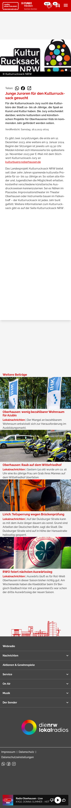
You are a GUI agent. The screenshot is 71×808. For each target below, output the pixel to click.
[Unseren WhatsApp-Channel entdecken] (3, 764)
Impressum (8, 751)
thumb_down (52, 800)
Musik (6, 693)
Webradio (9, 646)
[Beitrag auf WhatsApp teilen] (17, 88)
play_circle (58, 800)
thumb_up (64, 800)
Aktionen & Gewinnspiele (19, 665)
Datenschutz (26, 751)
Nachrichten (10, 655)
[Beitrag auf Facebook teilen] (23, 88)
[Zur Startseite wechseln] (10, 6)
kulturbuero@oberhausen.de (23, 162)
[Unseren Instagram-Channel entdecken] (14, 764)
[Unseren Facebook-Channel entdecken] (9, 764)
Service (7, 674)
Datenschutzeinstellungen (17, 757)
